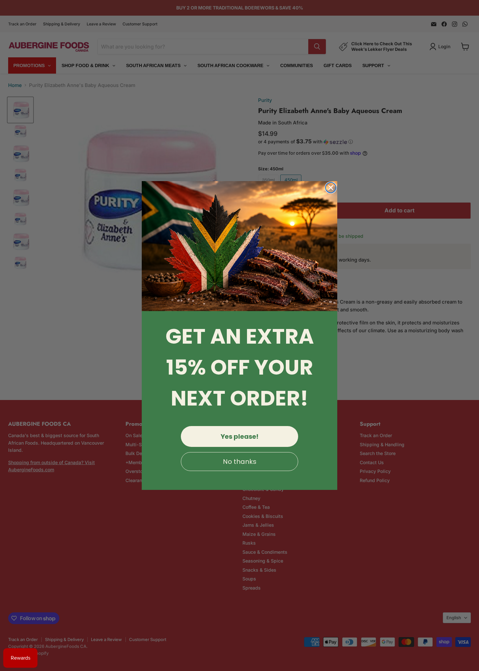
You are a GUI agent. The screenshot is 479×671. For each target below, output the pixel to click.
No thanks (239, 461)
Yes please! (239, 436)
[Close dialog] (331, 187)
